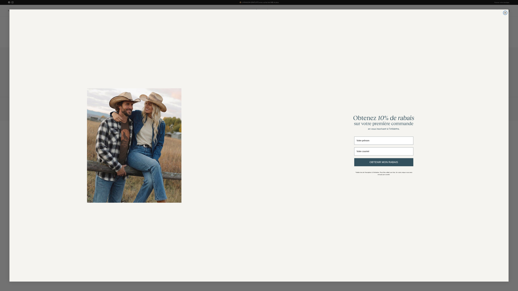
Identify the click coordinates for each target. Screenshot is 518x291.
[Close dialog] (505, 13)
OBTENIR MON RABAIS (383, 162)
